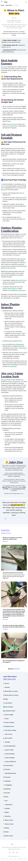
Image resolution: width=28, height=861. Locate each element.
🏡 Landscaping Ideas (9, 746)
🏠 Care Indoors (7, 703)
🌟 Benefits (6, 687)
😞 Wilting (6, 828)
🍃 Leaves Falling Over (9, 761)
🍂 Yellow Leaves (8, 835)
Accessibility (20, 858)
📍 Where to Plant (8, 824)
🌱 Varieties (6, 808)
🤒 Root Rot (6, 792)
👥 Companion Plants (9, 710)
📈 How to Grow (7, 734)
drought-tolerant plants (9, 288)
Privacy (11, 858)
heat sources (23, 348)
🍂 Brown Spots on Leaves (10, 695)
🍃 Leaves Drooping (8, 753)
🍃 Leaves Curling (8, 750)
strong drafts (13, 366)
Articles (2, 5)
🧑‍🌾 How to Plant (7, 738)
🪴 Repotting (6, 789)
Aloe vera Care (9, 678)
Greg (9, 533)
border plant (17, 282)
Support (2, 858)
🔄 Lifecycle (6, 769)
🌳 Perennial (6, 777)
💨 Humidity (6, 742)
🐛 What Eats (7, 816)
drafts (16, 348)
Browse (14, 669)
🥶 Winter (6, 832)
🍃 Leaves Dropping (8, 757)
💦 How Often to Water (9, 730)
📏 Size (5, 800)
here (20, 27)
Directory (25, 858)
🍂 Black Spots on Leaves (10, 691)
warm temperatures (18, 344)
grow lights (17, 333)
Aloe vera (3, 67)
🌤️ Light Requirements (9, 773)
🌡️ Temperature (7, 804)
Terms (15, 858)
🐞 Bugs (5, 699)
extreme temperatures (14, 381)
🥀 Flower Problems (8, 722)
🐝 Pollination (7, 781)
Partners (6, 858)
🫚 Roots (5, 796)
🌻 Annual (6, 683)
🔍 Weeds (6, 812)
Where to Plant (9, 5)
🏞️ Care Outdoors (8, 707)
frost (16, 402)
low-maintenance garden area (16, 290)
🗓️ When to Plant (8, 820)
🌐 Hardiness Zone (8, 726)
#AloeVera (5, 530)
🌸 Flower (6, 718)
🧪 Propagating (7, 785)
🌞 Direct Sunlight (8, 714)
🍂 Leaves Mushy (8, 765)
